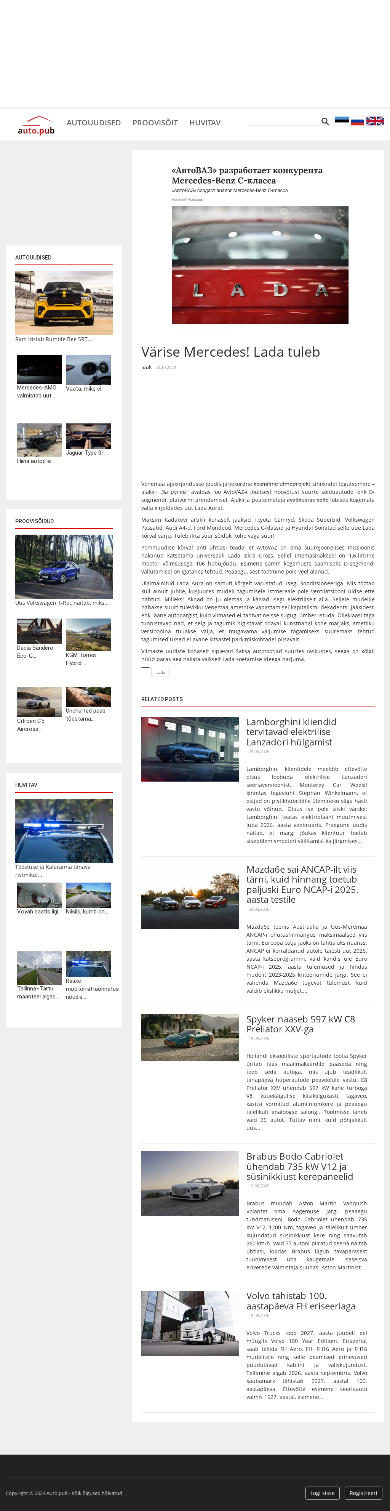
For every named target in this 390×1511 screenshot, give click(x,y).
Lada (161, 672)
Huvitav (205, 122)
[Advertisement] (195, 53)
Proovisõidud (34, 521)
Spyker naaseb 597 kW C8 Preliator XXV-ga (300, 1024)
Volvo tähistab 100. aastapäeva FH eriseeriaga (301, 1300)
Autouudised (94, 122)
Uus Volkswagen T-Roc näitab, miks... (62, 602)
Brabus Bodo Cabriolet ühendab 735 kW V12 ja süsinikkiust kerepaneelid (299, 1166)
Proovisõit (155, 122)
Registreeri (363, 1493)
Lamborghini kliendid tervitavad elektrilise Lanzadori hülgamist (291, 731)
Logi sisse (322, 1493)
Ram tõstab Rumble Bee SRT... (53, 339)
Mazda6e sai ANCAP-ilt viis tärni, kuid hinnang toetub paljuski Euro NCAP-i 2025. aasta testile (302, 884)
